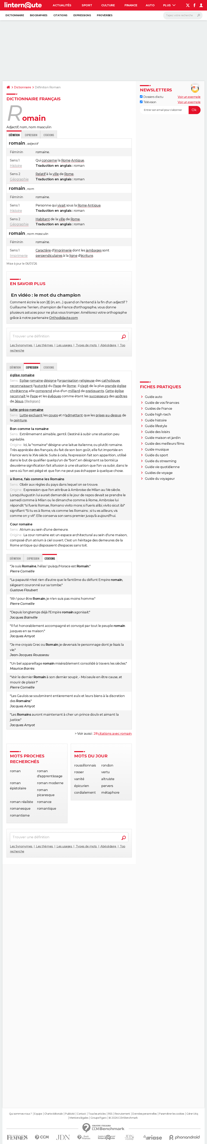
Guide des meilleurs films (164, 444)
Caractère (43, 250)
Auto (150, 5)
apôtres (121, 396)
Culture (108, 5)
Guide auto (153, 397)
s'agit (84, 386)
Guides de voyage (159, 473)
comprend (43, 391)
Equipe (38, 1113)
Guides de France (158, 409)
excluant (36, 415)
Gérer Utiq (192, 1113)
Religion (32, 401)
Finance (131, 5)
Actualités (62, 5)
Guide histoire (156, 420)
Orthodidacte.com (63, 318)
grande (110, 386)
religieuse (86, 381)
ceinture (20, 420)
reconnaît (18, 396)
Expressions (82, 15)
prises (100, 415)
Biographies (38, 15)
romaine (36, 381)
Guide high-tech (158, 414)
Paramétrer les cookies (171, 1113)
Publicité (70, 1113)
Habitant (43, 219)
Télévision (149, 102)
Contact (81, 1113)
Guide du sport (156, 455)
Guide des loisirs (157, 432)
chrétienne (19, 391)
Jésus (19, 401)
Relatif (41, 174)
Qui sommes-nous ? (20, 1113)
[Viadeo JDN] (129, 1137)
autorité (41, 386)
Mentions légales (79, 1117)
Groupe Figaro (99, 1117)
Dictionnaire (14, 15)
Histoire (16, 166)
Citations (60, 15)
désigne (50, 381)
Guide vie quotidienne (162, 467)
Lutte (24, 415)
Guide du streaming (160, 461)
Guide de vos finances (162, 403)
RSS (110, 1113)
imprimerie (63, 250)
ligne (73, 256)
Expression (31, 135)
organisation (69, 381)
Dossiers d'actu (153, 97)
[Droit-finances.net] (84, 1137)
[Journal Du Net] (63, 1137)
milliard (74, 391)
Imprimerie (18, 256)
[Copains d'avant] (106, 1137)
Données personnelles (144, 1113)
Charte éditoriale (53, 1113)
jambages (93, 250)
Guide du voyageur (160, 479)
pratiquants (95, 391)
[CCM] (41, 1137)
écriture (87, 256)
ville (56, 174)
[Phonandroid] (185, 1137)
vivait (61, 205)
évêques (54, 396)
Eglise (24, 381)
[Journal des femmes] (17, 1137)
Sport (87, 5)
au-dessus (113, 415)
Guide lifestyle (156, 426)
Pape (57, 386)
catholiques (110, 381)
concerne (49, 160)
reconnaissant (21, 386)
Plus (167, 5)
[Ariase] (153, 1137)
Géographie (19, 179)
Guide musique (157, 449)
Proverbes (104, 15)
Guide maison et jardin (163, 438)
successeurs (98, 396)
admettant (74, 415)
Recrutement (122, 1113)
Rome (66, 160)
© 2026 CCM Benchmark (123, 1117)
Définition (15, 367)
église (121, 386)
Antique (77, 160)
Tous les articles (97, 1113)
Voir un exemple (189, 97)
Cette (109, 391)
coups (53, 415)
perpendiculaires (49, 256)
